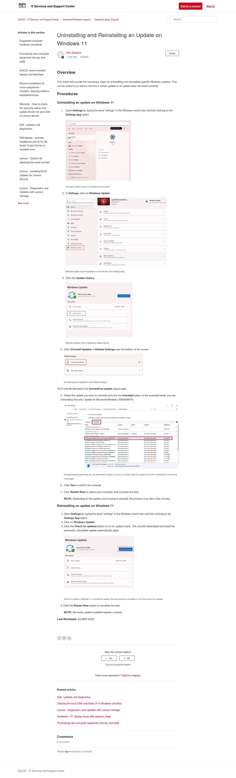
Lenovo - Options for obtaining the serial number (35, 160)
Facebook (59, 638)
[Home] (46, 7)
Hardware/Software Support (76, 19)
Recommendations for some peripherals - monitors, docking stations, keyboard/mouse (35, 89)
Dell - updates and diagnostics (30, 126)
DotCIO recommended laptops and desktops (32, 72)
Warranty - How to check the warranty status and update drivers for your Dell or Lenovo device (35, 109)
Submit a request (191, 6)
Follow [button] (172, 53)
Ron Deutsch (73, 52)
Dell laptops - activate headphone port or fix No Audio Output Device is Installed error (33, 143)
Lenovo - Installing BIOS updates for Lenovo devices (33, 175)
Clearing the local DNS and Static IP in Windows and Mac (89, 703)
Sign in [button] (210, 6)
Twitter (64, 638)
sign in (68, 751)
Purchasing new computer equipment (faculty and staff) (34, 57)
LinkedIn (69, 638)
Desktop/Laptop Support (107, 19)
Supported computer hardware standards (31, 42)
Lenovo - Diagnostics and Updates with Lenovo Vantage (34, 192)
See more (23, 203)
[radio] (109, 658)
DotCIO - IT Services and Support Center (38, 19)
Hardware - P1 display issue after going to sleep (84, 716)
